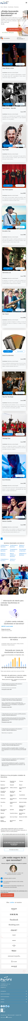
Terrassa (21, 781)
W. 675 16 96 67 (3, 985)
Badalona (3, 784)
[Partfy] (4, 2)
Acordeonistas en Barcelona (5, 546)
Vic (1, 805)
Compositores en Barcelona (5, 560)
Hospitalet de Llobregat (13, 782)
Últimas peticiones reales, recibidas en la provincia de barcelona (14, 680)
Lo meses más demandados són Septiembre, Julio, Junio (12, 655)
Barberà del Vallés (23, 816)
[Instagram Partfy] (4, 1006)
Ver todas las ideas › (14, 849)
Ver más (2, 23)
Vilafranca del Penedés (22, 810)
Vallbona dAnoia (13, 787)
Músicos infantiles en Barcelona (13, 555)
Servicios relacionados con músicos (14, 543)
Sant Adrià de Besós (22, 814)
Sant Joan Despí (13, 816)
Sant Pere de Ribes (13, 821)
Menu (7, 1)
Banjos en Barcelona (3, 554)
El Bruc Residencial (3, 821)
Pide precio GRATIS (14, 29)
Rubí (20, 791)
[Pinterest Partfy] (8, 1006)
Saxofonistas (10, 7)
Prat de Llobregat (23, 798)
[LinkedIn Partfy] (6, 1006)
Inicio (2, 7)
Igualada (12, 809)
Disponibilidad (20, 64)
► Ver (8, 104)
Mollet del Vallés (22, 802)
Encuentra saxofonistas (7, 895)
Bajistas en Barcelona (21, 546)
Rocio (6, 872)
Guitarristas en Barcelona (4, 550)
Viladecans (3, 798)
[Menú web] (26, 2)
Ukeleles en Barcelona (12, 560)
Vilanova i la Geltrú (12, 795)
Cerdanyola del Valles (13, 803)
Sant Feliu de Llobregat (4, 810)
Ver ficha (8, 64)
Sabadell (12, 784)
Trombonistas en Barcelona (14, 546)
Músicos (5, 7)
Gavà (11, 805)
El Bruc (20, 820)
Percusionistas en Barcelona (22, 550)
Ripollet (2, 813)
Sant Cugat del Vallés (22, 788)
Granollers (3, 802)
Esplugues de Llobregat (22, 806)
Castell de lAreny (14, 813)
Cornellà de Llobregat (3, 792)
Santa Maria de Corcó (13, 799)
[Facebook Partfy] (2, 1006)
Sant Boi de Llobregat (12, 792)
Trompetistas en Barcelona (13, 550)
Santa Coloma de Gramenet (4, 788)
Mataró (20, 784)
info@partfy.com (3, 987)
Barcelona (3, 781)
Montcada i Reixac (3, 817)
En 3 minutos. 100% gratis (8, 32)
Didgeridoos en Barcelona (22, 554)
